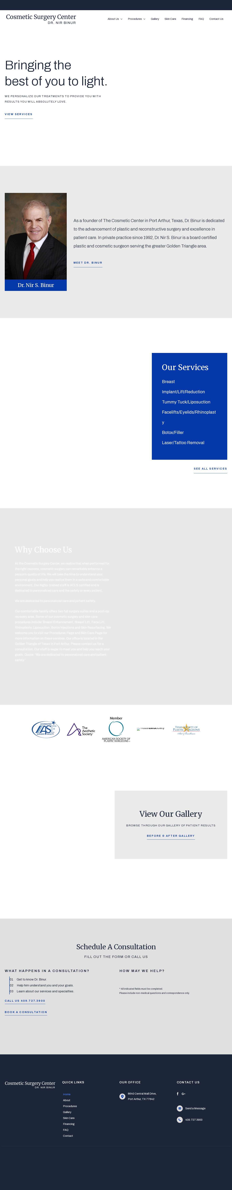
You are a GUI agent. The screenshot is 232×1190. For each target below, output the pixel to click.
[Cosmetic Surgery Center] (41, 18)
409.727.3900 (193, 1119)
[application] (120, 19)
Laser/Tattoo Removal (183, 442)
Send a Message (195, 1108)
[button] (19, 114)
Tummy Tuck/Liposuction (186, 402)
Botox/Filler (173, 432)
